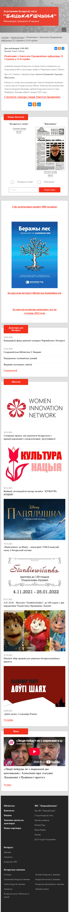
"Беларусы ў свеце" (25, 182)
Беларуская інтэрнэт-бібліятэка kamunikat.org (34, 293)
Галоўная (5, 37)
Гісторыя (7, 874)
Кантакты (9, 810)
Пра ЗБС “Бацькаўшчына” (45, 811)
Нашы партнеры (12, 828)
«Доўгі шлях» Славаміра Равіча (20, 714)
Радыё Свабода (18, 51)
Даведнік (7, 852)
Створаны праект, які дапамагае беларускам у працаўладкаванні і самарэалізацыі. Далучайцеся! (30, 437)
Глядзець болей (10, 370)
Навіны (8, 815)
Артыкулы (8, 857)
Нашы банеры (40, 830)
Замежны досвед (42, 889)
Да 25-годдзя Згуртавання (45, 839)
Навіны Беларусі (17, 37)
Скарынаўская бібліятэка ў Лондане (22, 352)
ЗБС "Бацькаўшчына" (46, 806)
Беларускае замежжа (14, 870)
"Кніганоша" (49, 182)
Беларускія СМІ (10, 862)
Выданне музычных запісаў (18, 364)
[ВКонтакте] (55, 48)
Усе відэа (7, 785)
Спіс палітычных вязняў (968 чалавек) (34, 206)
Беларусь (8, 847)
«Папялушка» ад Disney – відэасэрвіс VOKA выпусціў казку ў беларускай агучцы (31, 548)
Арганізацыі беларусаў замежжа (17, 879)
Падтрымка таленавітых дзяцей (20, 358)
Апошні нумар (19, 128)
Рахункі (37, 835)
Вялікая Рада (39, 825)
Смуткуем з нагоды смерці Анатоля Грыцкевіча (32, 97)
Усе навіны (8, 720)
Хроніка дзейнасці (41, 820)
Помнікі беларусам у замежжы (47, 874)
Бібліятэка (9, 806)
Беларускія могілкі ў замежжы (47, 879)
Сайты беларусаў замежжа (14, 884)
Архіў (19, 131)
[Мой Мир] (62, 48)
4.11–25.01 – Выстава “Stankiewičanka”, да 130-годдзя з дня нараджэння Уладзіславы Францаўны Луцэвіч (34, 604)
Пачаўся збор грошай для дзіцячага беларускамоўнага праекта (32, 660)
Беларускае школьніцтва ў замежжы (49, 884)
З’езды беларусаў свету (43, 815)
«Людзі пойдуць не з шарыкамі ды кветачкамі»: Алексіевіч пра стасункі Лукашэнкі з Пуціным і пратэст (28, 773)
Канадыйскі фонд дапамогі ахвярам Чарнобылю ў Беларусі (34, 340)
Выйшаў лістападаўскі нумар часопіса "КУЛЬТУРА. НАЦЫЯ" (30, 493)
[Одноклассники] (59, 48)
